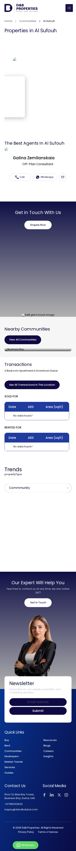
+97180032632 (13, 804)
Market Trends (13, 761)
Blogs (46, 745)
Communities (27, 21)
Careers (48, 751)
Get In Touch (38, 602)
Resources (50, 740)
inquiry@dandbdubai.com (21, 809)
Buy (6, 740)
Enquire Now (38, 225)
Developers (11, 756)
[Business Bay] (37, 349)
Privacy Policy (26, 832)
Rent (7, 745)
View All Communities (22, 339)
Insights (48, 756)
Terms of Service (48, 832)
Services (9, 767)
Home (8, 21)
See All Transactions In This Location (32, 384)
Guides (8, 772)
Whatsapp (47, 177)
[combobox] (9, 488)
